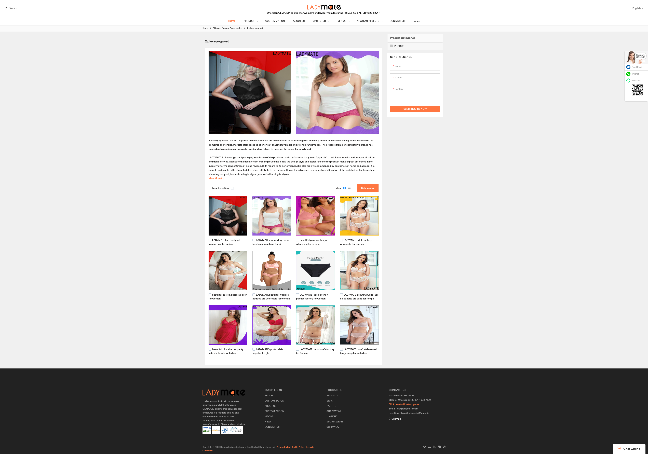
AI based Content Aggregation (227, 28)
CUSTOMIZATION (275, 21)
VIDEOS (342, 21)
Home (205, 28)
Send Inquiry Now (415, 109)
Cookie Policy (297, 447)
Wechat (635, 74)
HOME (231, 21)
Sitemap (396, 419)
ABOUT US (299, 21)
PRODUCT (249, 21)
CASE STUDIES (321, 21)
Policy (416, 21)
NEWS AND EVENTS (368, 21)
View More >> (216, 178)
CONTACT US (397, 21)
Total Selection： (221, 188)
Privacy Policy (283, 447)
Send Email (637, 67)
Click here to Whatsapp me (404, 404)
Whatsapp (636, 80)
